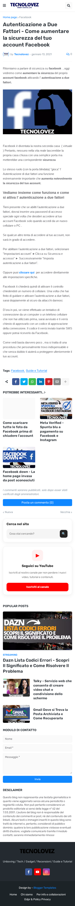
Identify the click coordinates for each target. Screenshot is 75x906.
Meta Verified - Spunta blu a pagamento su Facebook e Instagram (52, 431)
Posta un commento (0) (37, 502)
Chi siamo (27, 894)
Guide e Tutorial (36, 370)
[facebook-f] (28, 871)
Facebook (25, 17)
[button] (4, 5)
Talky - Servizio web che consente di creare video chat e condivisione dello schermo (52, 689)
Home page (10, 17)
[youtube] (37, 871)
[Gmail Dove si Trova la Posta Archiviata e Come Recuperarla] (16, 714)
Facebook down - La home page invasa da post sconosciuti (19, 476)
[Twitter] (24, 381)
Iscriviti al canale (37, 587)
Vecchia (65, 512)
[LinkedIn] (40, 381)
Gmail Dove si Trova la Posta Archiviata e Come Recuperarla (50, 714)
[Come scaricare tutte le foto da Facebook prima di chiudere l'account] (19, 408)
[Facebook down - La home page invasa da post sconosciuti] (19, 457)
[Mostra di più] (65, 381)
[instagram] (46, 871)
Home (13, 894)
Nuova (9, 512)
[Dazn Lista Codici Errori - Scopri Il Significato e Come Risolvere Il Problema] (37, 631)
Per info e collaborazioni (51, 894)
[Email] (57, 381)
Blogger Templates (44, 887)
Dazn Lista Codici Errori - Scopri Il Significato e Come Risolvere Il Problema (36, 666)
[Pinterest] (48, 381)
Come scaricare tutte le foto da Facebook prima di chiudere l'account (18, 429)
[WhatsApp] (32, 381)
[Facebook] (15, 381)
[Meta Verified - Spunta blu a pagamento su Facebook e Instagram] (56, 408)
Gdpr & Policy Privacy (37, 899)
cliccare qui (26, 272)
